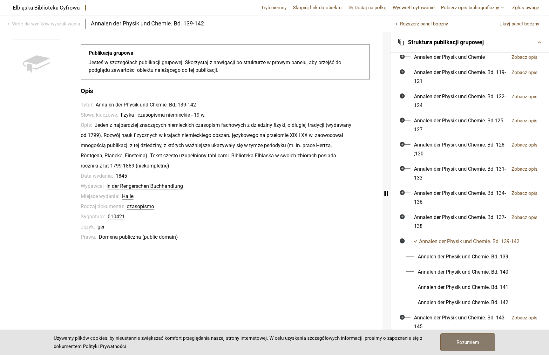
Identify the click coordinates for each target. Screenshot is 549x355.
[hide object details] (386, 193)
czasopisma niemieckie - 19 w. (172, 115)
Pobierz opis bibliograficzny (470, 7)
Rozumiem (468, 342)
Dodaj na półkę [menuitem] (370, 7)
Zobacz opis (525, 57)
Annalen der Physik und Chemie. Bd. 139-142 (146, 105)
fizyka (127, 115)
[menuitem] (449, 57)
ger (101, 227)
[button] (469, 42)
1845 (121, 176)
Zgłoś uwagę (525, 7)
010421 (116, 217)
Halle (127, 196)
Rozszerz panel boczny (424, 24)
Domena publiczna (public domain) (138, 237)
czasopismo (140, 206)
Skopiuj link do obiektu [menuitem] (317, 7)
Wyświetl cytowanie (414, 7)
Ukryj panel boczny (519, 24)
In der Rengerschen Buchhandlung (144, 186)
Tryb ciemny (274, 7)
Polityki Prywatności (104, 346)
